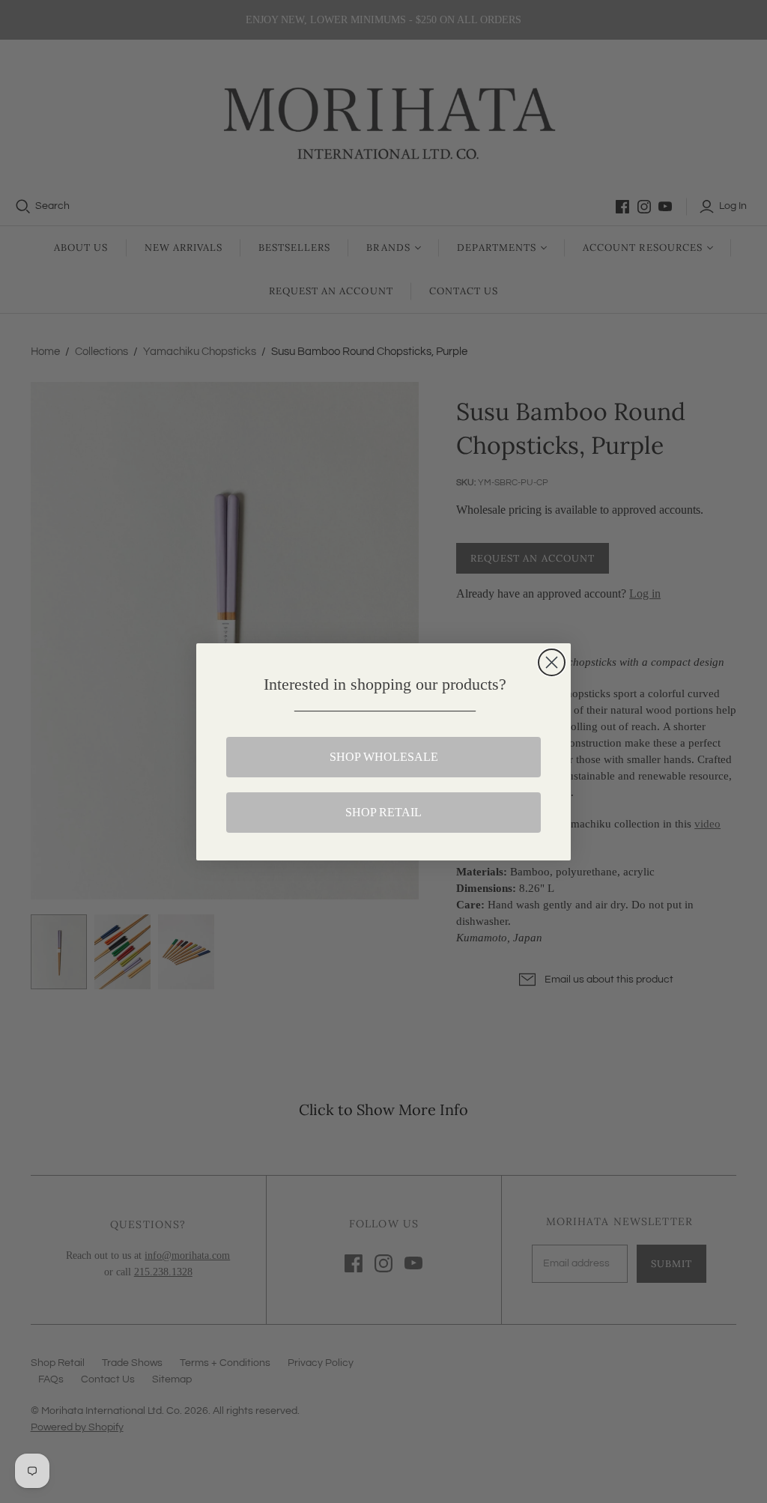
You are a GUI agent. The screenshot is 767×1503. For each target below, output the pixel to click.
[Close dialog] (552, 662)
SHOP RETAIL (383, 812)
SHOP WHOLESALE (384, 756)
